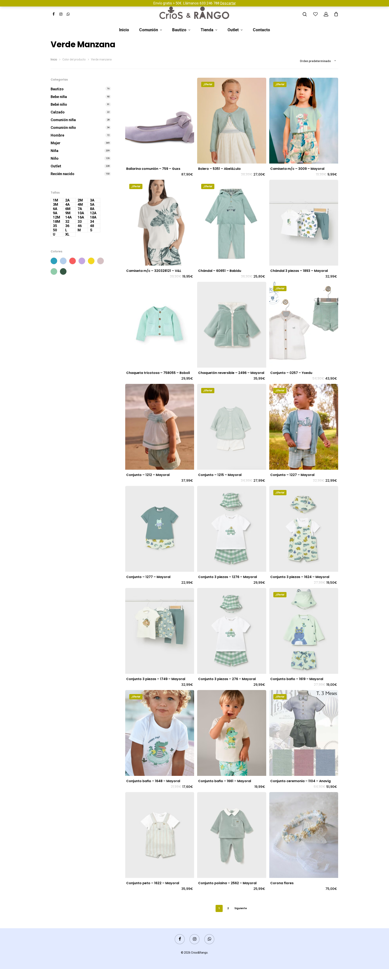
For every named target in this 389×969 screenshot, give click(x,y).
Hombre (57, 135)
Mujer (55, 143)
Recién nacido (62, 174)
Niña (54, 151)
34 (92, 222)
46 (80, 226)
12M (56, 217)
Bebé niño (59, 104)
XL (67, 234)
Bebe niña (59, 97)
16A (81, 217)
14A (68, 217)
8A (92, 209)
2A (67, 200)
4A (67, 204)
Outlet (233, 30)
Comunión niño (63, 127)
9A (55, 213)
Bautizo (179, 30)
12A (93, 213)
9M (68, 213)
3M (55, 204)
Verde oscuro (63, 271)
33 (80, 222)
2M (80, 200)
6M (68, 209)
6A (55, 209)
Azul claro (54, 261)
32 (67, 222)
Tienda (207, 30)
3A (92, 200)
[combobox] (318, 61)
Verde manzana (54, 271)
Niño (55, 158)
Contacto (261, 30)
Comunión (148, 30)
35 (55, 226)
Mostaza (91, 261)
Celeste (63, 261)
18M (56, 222)
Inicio (124, 30)
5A (92, 204)
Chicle (72, 261)
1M (55, 200)
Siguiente (240, 908)
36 (67, 226)
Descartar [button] (228, 3)
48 (92, 226)
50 (55, 230)
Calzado (58, 112)
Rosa (100, 261)
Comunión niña (63, 120)
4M (80, 204)
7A (80, 209)
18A (93, 217)
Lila (82, 261)
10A (81, 213)
